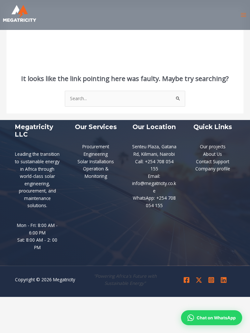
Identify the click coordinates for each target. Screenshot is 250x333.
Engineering (96, 154)
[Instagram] (211, 280)
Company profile (212, 169)
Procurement (95, 146)
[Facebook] (186, 280)
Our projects (213, 146)
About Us (212, 154)
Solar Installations (95, 161)
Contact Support (212, 161)
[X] (199, 280)
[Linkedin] (223, 280)
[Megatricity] (19, 15)
